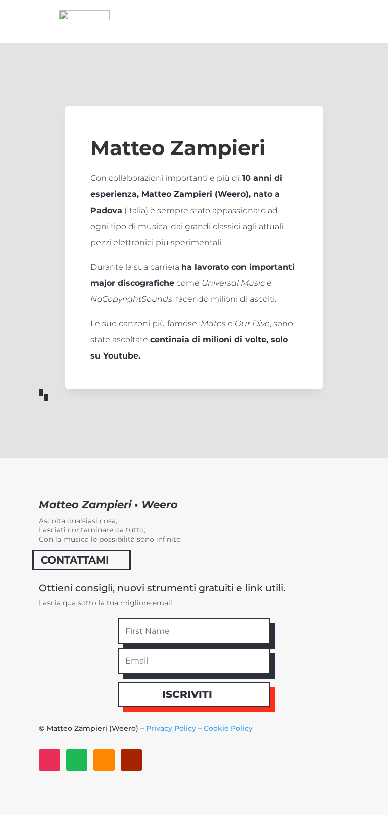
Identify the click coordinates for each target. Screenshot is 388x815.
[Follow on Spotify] (76, 760)
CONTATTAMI (75, 560)
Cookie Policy (228, 728)
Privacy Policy (171, 728)
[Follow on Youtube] (131, 760)
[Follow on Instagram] (49, 760)
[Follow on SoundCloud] (104, 760)
